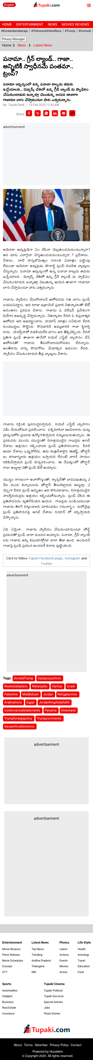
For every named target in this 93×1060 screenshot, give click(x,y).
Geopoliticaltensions (19, 726)
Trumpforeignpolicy (18, 718)
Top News (38, 949)
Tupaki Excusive (54, 996)
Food (81, 972)
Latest (63, 949)
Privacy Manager (13, 39)
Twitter (46, 563)
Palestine (11, 694)
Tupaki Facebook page (46, 558)
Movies (63, 966)
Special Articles (53, 1002)
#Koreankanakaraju (14, 31)
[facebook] (29, 113)
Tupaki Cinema (54, 984)
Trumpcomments (49, 718)
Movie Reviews (11, 949)
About (18, 1045)
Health (82, 949)
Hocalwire (56, 1051)
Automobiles (10, 990)
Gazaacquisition (50, 678)
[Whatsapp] (46, 113)
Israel (71, 686)
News (52, 24)
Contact (76, 1045)
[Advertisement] (35, 157)
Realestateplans (16, 686)
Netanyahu (40, 686)
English (9, 5)
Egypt (30, 702)
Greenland (68, 710)
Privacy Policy (59, 1045)
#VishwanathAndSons (46, 31)
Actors (63, 972)
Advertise (41, 1045)
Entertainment (29, 24)
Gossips (7, 966)
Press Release (11, 954)
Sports (6, 984)
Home (7, 24)
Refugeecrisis (68, 694)
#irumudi (85, 31)
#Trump (70, 31)
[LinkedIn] (55, 113)
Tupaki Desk (16, 104)
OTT (5, 972)
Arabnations (13, 702)
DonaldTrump (24, 678)
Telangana (38, 966)
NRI (34, 972)
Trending (37, 954)
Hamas (57, 686)
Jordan (48, 694)
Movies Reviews (75, 24)
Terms (28, 1045)
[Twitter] (37, 113)
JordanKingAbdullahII (54, 702)
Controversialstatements (22, 710)
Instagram (72, 558)
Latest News (40, 942)
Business (8, 1002)
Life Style (84, 942)
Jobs (47, 1007)
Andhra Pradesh (41, 960)
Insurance (8, 1013)
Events (63, 960)
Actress (64, 954)
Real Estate (9, 1007)
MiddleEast (30, 694)
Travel (81, 960)
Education (84, 966)
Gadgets (7, 996)
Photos (64, 942)
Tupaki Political (53, 990)
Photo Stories (52, 1013)
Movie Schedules (12, 960)
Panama (51, 710)
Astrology (83, 954)
